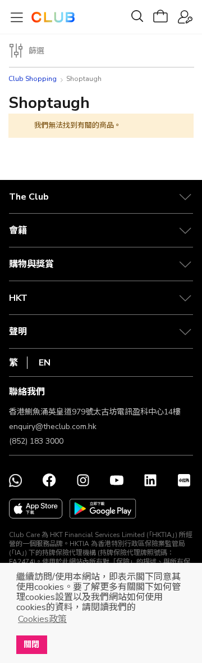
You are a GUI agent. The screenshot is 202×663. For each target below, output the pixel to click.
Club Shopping (32, 78)
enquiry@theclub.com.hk (53, 426)
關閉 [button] (31, 644)
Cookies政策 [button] (42, 619)
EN (44, 363)
